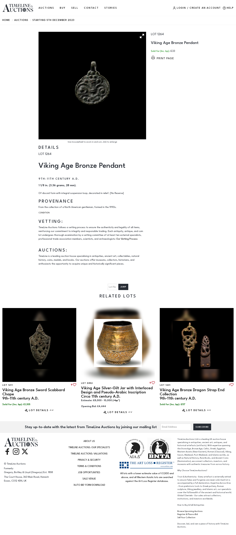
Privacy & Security (89, 460)
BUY (63, 8)
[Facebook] (7, 451)
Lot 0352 (87, 383)
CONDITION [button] (44, 213)
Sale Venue (89, 478)
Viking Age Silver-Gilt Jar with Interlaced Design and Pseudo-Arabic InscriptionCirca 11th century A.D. (117, 392)
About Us (89, 441)
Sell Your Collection (186, 518)
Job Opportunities (89, 472)
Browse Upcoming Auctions (190, 511)
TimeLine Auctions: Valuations (89, 453)
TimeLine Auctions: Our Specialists (89, 447)
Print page (165, 58)
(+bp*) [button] (116, 400)
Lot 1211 (7, 385)
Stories (110, 8)
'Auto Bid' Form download (89, 485)
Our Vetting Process (127, 239)
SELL (74, 8)
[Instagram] (16, 451)
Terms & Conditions (89, 466)
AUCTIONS (46, 8)
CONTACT (91, 8)
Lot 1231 (165, 385)
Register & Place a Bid (187, 514)
